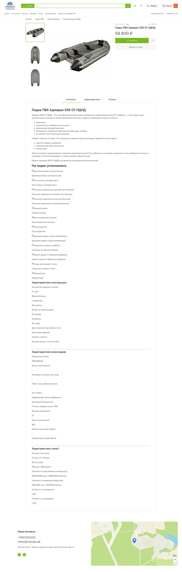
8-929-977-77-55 (172, 14)
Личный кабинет (50, 14)
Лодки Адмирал (53, 19)
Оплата (40, 14)
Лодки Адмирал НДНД (71, 19)
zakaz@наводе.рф (29, 541)
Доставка (33, 14)
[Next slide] (35, 84)
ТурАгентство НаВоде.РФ (66, 14)
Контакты (25, 14)
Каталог (30, 6)
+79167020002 (26, 537)
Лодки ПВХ (39, 19)
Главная (28, 19)
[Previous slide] (52, 54)
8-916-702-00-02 (157, 14)
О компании (15, 14)
